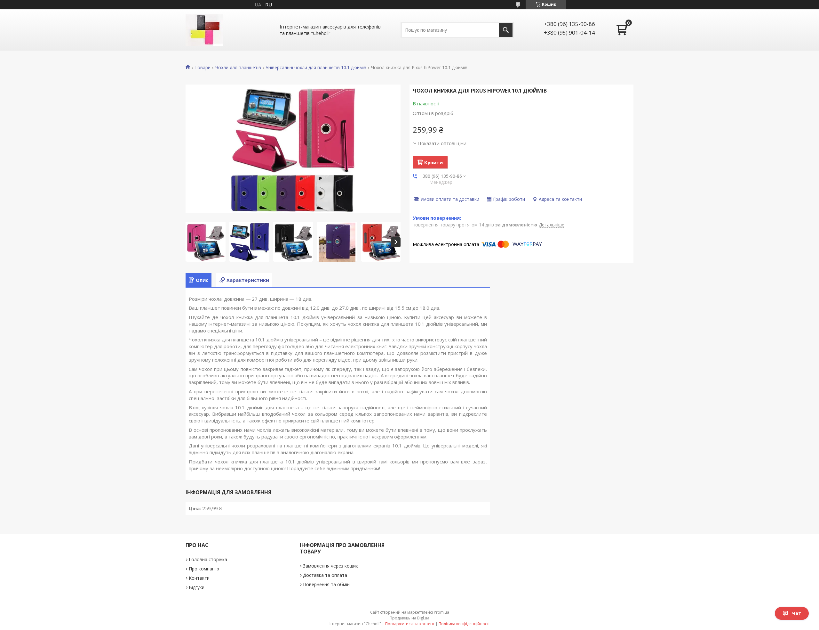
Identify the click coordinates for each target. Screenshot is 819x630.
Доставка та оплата (325, 575)
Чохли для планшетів (238, 67)
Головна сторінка (208, 559)
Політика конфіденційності (464, 623)
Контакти (199, 578)
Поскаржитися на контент (409, 623)
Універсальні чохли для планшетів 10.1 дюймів (316, 67)
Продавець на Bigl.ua (409, 618)
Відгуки (196, 587)
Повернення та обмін (326, 584)
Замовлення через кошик (330, 566)
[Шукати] (506, 30)
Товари (203, 67)
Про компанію (204, 569)
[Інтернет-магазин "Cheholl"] (204, 30)
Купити (433, 162)
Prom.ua (441, 612)
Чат (796, 613)
